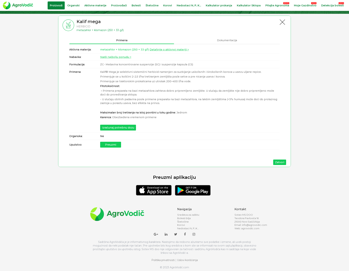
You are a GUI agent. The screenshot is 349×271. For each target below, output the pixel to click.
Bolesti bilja (184, 218)
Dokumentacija (227, 40)
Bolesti (136, 5)
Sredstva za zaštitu (188, 214)
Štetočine (152, 5)
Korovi (167, 5)
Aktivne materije (95, 5)
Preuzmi (110, 144)
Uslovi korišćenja (187, 260)
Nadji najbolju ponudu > (115, 57)
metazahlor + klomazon (124, 49)
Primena (121, 40)
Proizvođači (119, 5)
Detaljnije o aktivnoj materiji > (169, 49)
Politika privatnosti (163, 260)
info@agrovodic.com (254, 224)
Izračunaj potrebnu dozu (118, 127)
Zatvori (279, 162)
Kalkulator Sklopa (249, 5)
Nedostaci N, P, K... (189, 5)
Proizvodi (56, 5)
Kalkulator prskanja (219, 5)
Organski (73, 5)
